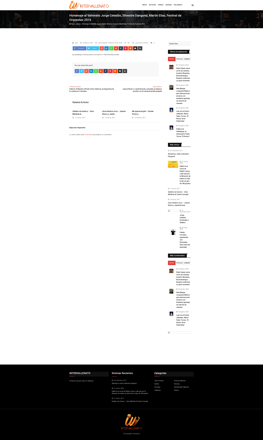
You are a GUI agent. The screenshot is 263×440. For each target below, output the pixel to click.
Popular (179, 59)
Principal (157, 387)
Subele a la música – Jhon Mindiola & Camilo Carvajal (130, 401)
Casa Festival (158, 381)
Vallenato (178, 5)
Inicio (144, 5)
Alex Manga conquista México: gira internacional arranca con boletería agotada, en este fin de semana (183, 96)
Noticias (152, 5)
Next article (157, 87)
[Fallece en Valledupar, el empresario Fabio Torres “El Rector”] (171, 127)
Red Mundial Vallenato (181, 387)
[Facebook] (77, 71)
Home (73, 24)
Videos (160, 5)
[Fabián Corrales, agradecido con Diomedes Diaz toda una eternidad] (173, 232)
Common (187, 59)
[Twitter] (82, 71)
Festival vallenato (180, 381)
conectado (88, 135)
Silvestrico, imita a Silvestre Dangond (124, 383)
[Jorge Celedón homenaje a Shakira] (173, 213)
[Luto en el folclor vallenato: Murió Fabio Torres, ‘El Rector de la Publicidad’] (171, 110)
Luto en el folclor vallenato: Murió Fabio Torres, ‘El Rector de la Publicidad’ (182, 116)
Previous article (75, 87)
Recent (171, 59)
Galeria (168, 5)
